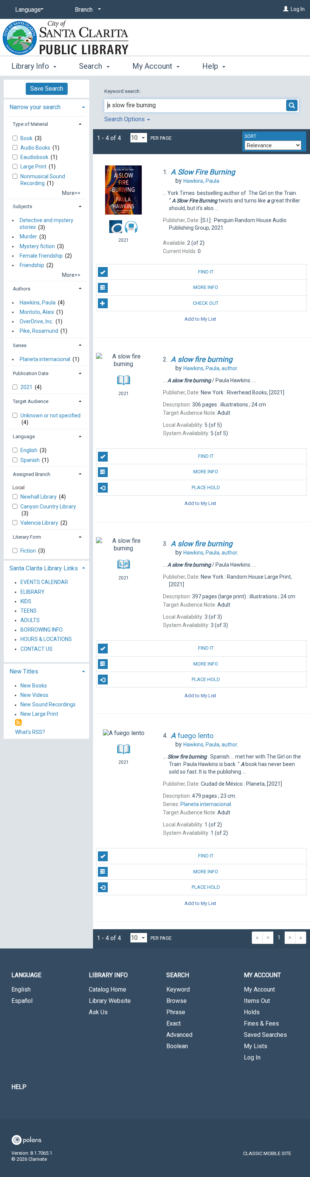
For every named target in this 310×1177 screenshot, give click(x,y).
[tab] (46, 106)
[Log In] (285, 9)
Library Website (110, 1000)
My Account (259, 989)
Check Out (206, 303)
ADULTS (30, 620)
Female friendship (41, 256)
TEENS (28, 611)
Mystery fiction (37, 246)
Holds (252, 1012)
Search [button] (91, 66)
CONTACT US (36, 649)
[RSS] (18, 723)
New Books (33, 686)
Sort (250, 136)
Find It (206, 272)
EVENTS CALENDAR (44, 582)
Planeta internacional (45, 359)
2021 (27, 387)
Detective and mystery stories (46, 223)
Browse (176, 1000)
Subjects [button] (22, 206)
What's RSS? (30, 732)
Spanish (30, 460)
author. (210, 368)
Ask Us (98, 1012)
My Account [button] (153, 66)
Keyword (178, 989)
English (29, 450)
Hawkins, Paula (38, 303)
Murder (28, 237)
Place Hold (206, 487)
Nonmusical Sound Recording (42, 179)
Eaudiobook (35, 157)
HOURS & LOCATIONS (46, 639)
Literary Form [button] (27, 537)
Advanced (179, 1034)
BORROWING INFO (41, 630)
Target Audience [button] (30, 401)
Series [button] (19, 345)
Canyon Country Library (48, 507)
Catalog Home (107, 989)
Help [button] (211, 66)
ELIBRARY (32, 592)
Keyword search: (123, 91)
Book (27, 138)
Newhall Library (39, 497)
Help (18, 1087)
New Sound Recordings (48, 705)
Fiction (28, 551)
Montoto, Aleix (37, 312)
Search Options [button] (125, 119)
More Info (205, 287)
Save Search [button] (46, 88)
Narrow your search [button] (34, 107)
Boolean (177, 1046)
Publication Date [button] (30, 373)
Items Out (257, 1000)
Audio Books (35, 148)
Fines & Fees (261, 1023)
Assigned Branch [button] (31, 474)
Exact (173, 1023)
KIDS (25, 601)
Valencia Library (39, 523)
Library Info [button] (31, 66)
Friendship (32, 265)
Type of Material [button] (30, 124)
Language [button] (24, 436)
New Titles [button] (23, 671)
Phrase (175, 1012)
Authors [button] (21, 289)
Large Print (34, 167)
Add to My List (200, 319)
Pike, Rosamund (39, 331)
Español (22, 1000)
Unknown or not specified (50, 415)
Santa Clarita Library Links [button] (43, 568)
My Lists (255, 1046)
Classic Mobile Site (267, 1153)
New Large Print (39, 714)
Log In (298, 9)
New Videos (34, 695)
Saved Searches (265, 1034)
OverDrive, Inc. (36, 321)
